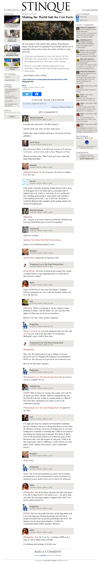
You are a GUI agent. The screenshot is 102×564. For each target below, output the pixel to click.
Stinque (24, 2)
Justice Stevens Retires (61, 107)
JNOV (27, 393)
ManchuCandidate (32, 172)
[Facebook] (36, 94)
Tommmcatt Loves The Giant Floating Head (41, 377)
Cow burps (33, 331)
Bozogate (9, 101)
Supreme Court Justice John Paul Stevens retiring (41, 240)
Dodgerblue (29, 349)
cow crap (26, 333)
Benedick (28, 217)
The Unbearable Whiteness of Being (11, 91)
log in (43, 555)
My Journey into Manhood (11, 105)
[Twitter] (27, 94)
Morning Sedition (29, 14)
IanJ (26, 460)
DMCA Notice (9, 80)
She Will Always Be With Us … (36, 104)
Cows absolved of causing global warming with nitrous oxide (44, 79)
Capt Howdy (30, 257)
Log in (7, 77)
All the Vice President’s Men (11, 97)
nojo (24, 85)
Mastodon (83, 20)
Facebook (83, 17)
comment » (26, 89)
